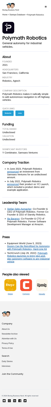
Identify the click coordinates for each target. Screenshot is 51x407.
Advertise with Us (9, 339)
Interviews (6, 366)
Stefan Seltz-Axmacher (19, 209)
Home (4, 15)
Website (8, 113)
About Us (6, 329)
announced (13, 171)
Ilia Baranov (13, 218)
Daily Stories (7, 361)
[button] (46, 7)
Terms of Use (7, 348)
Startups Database (17, 15)
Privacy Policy (8, 343)
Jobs (20, 113)
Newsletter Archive (10, 334)
